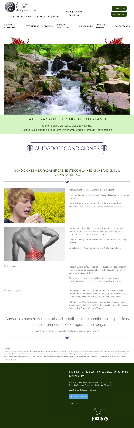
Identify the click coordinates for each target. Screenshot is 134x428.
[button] (97, 411)
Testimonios (32, 26)
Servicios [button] (47, 26)
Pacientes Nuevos (101, 26)
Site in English (119, 8)
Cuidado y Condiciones (63, 26)
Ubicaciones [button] (86, 26)
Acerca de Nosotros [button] (9, 26)
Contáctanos (122, 26)
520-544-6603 (119, 14)
